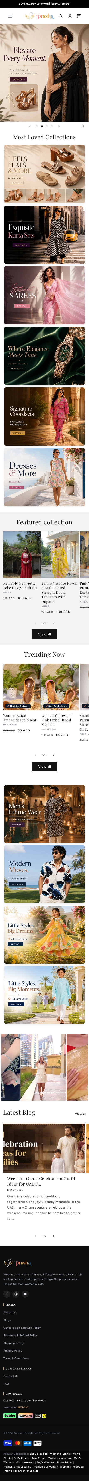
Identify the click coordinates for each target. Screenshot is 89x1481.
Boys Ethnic (38, 1458)
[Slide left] (35, 622)
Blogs (7, 1320)
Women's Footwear (72, 1466)
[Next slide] (59, 126)
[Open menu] (14, 16)
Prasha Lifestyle (23, 1433)
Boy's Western (46, 1462)
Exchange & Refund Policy (20, 1335)
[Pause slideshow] (84, 126)
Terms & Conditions (16, 1358)
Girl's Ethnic (21, 1458)
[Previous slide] (30, 126)
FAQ (6, 1383)
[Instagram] (15, 1294)
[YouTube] (25, 1294)
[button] (60, 16)
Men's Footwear (15, 1470)
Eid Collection (39, 1453)
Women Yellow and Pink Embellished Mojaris (57, 720)
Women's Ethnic (60, 1453)
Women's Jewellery (45, 1466)
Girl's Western (25, 1462)
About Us (9, 1312)
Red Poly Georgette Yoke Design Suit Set (20, 585)
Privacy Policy (12, 1350)
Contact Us (10, 1376)
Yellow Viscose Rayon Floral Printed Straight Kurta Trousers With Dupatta (59, 592)
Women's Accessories (17, 1466)
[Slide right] (53, 622)
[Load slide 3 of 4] (46, 126)
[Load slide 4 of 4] (51, 126)
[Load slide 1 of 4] (37, 126)
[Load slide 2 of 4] (42, 126)
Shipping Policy (13, 1343)
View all (44, 634)
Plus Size (32, 1470)
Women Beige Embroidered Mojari (20, 717)
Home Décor (65, 1462)
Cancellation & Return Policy (22, 1327)
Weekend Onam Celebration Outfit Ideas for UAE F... (41, 1181)
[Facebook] (6, 1294)
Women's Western (60, 1458)
